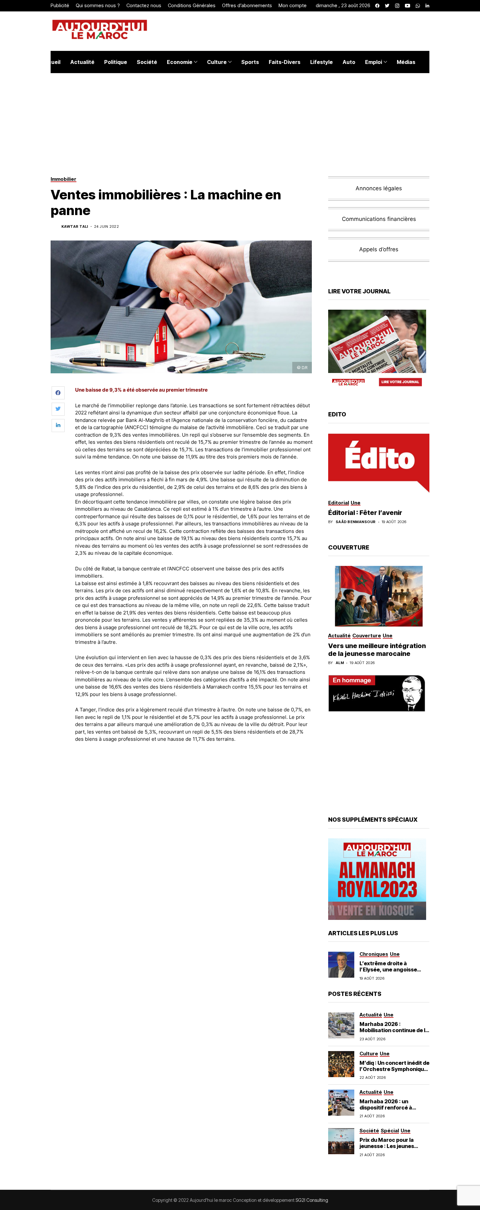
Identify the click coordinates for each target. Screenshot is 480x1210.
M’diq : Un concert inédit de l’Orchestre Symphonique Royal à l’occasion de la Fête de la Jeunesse (394, 1072)
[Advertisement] (194, 766)
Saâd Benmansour (356, 522)
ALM (340, 663)
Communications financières (379, 219)
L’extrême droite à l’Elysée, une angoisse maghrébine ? (388, 969)
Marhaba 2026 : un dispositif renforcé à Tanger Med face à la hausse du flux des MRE (390, 1111)
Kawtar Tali (74, 227)
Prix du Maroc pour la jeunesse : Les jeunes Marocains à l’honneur (389, 1146)
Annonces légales (379, 188)
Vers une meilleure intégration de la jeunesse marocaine (377, 650)
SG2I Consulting (312, 1200)
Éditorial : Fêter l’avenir (365, 513)
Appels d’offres (378, 249)
